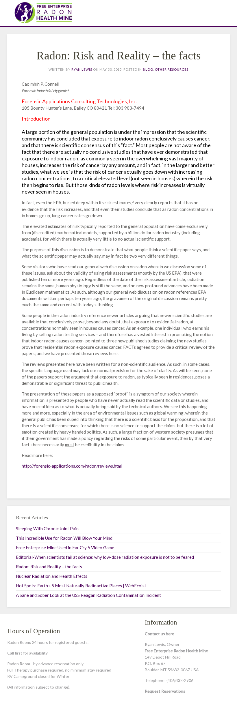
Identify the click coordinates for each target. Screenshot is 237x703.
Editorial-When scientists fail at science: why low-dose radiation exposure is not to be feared (105, 557)
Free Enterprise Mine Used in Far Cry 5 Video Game (65, 547)
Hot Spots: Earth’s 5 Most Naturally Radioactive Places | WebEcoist (81, 585)
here (170, 633)
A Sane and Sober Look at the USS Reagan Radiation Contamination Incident (88, 595)
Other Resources (171, 69)
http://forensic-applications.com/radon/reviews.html (72, 465)
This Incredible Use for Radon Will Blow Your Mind (64, 538)
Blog (148, 69)
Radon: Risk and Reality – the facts (49, 566)
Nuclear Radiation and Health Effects (51, 576)
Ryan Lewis (81, 69)
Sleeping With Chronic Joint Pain (47, 528)
